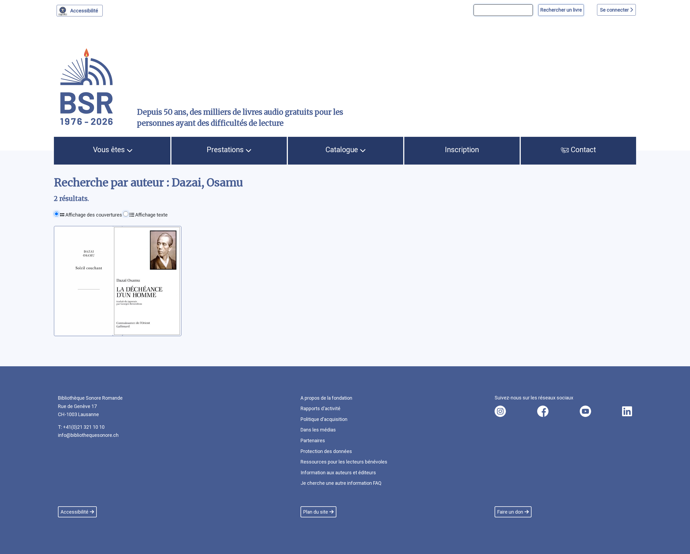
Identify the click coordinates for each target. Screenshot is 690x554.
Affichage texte (151, 215)
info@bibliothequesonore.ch (88, 435)
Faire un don (510, 512)
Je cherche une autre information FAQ (341, 483)
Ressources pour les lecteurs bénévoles (344, 462)
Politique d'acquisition (324, 419)
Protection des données (326, 451)
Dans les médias (318, 430)
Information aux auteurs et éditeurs (338, 472)
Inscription (462, 149)
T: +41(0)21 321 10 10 (81, 427)
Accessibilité (84, 10)
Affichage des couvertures (93, 215)
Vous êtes (110, 149)
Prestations (226, 149)
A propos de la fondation (326, 398)
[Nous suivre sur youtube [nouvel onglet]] (585, 411)
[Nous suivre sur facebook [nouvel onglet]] (542, 411)
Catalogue (342, 149)
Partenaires (313, 440)
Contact (582, 149)
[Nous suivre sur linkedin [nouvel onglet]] (627, 411)
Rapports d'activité (320, 408)
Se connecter (615, 10)
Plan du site (315, 512)
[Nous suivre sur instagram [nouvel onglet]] (500, 411)
